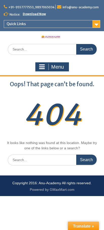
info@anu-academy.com (81, 7)
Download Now (34, 14)
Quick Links (16, 24)
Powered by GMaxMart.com (52, 190)
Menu (57, 67)
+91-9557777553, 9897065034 (31, 7)
